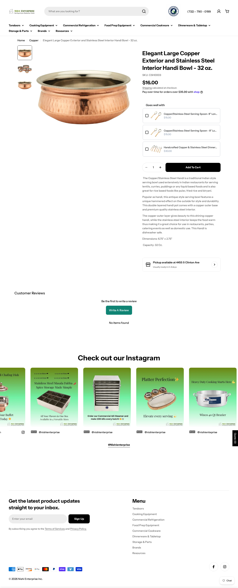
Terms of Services (55, 528)
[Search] (144, 11)
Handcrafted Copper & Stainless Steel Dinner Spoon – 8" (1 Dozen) (191, 147)
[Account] (219, 11)
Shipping (147, 87)
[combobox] (96, 11)
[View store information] (214, 264)
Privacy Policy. (78, 528)
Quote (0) (235, 438)
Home (21, 40)
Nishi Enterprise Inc (30, 579)
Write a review (119, 310)
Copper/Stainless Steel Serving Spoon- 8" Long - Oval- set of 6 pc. (191, 113)
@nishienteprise (201, 432)
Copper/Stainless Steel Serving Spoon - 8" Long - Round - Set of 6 (191, 130)
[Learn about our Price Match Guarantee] (173, 12)
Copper (34, 40)
